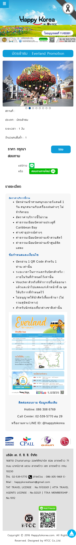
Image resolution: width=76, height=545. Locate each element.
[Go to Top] (71, 533)
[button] (8, 84)
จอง (60, 149)
